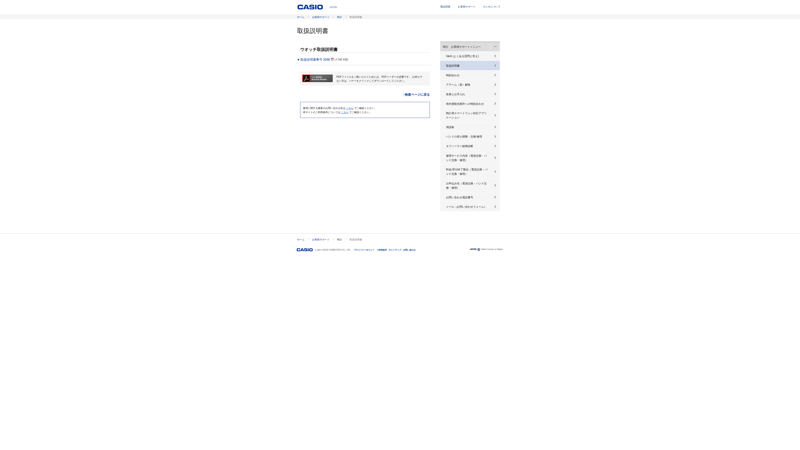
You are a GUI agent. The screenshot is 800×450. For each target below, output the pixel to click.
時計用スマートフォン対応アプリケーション (466, 115)
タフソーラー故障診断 (459, 146)
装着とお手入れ (455, 94)
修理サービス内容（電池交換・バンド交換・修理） (466, 158)
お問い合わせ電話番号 (459, 197)
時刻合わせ (453, 75)
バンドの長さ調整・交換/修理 (464, 136)
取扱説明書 (453, 66)
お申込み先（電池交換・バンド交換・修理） (466, 185)
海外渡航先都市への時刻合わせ (465, 104)
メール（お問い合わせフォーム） (466, 207)
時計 (339, 17)
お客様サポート (466, 6)
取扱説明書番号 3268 (315, 59)
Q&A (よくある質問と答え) (462, 56)
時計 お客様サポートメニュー (462, 47)
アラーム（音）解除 (458, 84)
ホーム (301, 17)
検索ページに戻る (417, 94)
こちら (350, 108)
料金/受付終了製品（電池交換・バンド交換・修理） (467, 171)
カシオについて (491, 6)
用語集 (450, 127)
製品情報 (445, 6)
